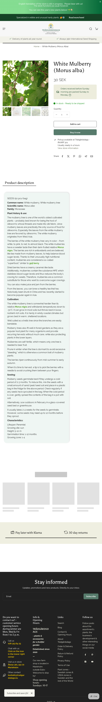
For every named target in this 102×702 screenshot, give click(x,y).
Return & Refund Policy (65, 655)
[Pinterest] (92, 655)
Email (8, 596)
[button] (75, 124)
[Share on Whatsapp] (80, 156)
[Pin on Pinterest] (74, 156)
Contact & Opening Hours (64, 633)
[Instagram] (85, 662)
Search (61, 623)
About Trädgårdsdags (64, 640)
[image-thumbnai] (7, 111)
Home (36, 46)
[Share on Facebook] (62, 156)
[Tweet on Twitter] (68, 156)
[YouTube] (92, 662)
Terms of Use (64, 665)
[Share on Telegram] (86, 156)
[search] (91, 28)
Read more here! (76, 17)
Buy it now (75, 132)
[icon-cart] (96, 28)
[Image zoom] (25, 83)
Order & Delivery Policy (65, 647)
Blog (60, 627)
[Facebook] (85, 655)
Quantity (57, 109)
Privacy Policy (64, 661)
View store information (68, 148)
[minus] (56, 114)
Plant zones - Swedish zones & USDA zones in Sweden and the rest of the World (65, 675)
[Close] (32, 693)
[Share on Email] (92, 156)
